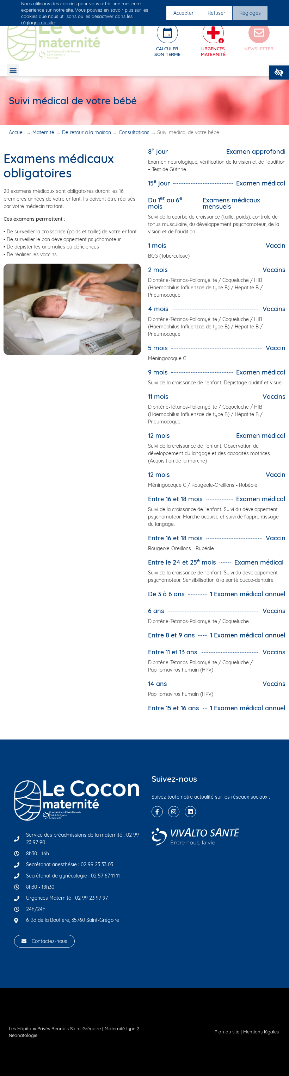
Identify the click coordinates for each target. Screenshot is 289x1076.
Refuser (216, 13)
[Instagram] (173, 811)
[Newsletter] (259, 32)
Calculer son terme (167, 51)
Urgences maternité (213, 51)
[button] (279, 72)
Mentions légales (261, 1031)
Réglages (250, 13)
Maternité (43, 132)
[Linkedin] (190, 811)
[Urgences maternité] (213, 32)
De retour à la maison (86, 132)
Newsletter (258, 48)
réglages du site (38, 22)
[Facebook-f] (157, 811)
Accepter (183, 13)
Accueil (17, 132)
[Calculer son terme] (167, 32)
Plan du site (227, 1031)
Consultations (134, 132)
